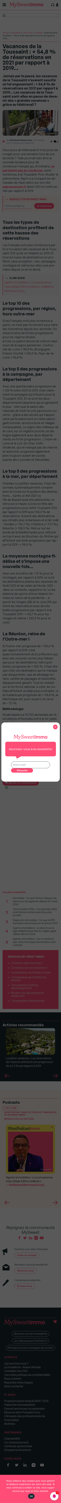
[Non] (56, 1489)
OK (31, 1496)
